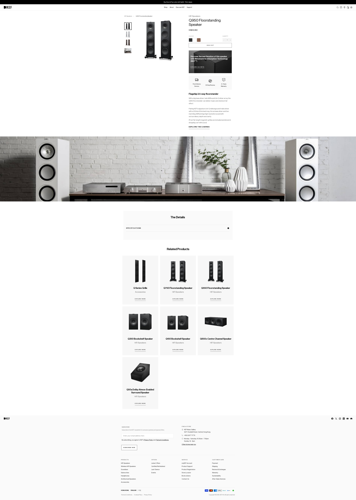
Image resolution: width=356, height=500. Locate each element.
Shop (165, 7)
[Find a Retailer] (344, 7)
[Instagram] (340, 419)
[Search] (338, 7)
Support (189, 7)
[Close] (194, 7)
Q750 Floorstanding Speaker (178, 288)
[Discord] (351, 419)
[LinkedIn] (344, 419)
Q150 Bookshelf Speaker (178, 339)
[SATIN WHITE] (195, 40)
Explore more (140, 299)
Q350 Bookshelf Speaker (140, 339)
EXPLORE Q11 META (197, 67)
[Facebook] (332, 419)
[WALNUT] (199, 40)
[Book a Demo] (341, 7)
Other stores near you (189, 444)
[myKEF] (351, 7)
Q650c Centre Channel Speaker (215, 339)
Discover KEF (180, 7)
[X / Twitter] (336, 419)
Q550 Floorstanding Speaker (215, 288)
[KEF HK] (8, 7)
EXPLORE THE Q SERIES (199, 127)
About (172, 7)
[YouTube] (347, 419)
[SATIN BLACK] (190, 40)
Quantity (225, 36)
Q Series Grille (140, 288)
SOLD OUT (210, 45)
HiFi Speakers (128, 16)
